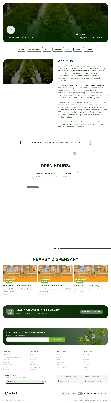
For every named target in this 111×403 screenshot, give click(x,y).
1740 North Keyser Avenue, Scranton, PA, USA (61, 142)
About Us (59, 354)
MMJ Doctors (7, 354)
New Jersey (86, 364)
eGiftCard (6, 369)
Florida (85, 367)
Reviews (47, 49)
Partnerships (60, 362)
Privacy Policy (79, 400)
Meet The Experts (35, 367)
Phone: (68, 376)
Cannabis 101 (34, 354)
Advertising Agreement (90, 400)
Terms (72, 400)
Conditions (33, 357)
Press (57, 364)
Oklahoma (86, 359)
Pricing (5, 367)
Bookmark (58, 49)
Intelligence (33, 369)
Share (68, 49)
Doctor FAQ (33, 362)
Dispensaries (7, 359)
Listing (21, 49)
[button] (25, 382)
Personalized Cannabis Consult (12, 357)
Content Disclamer (102, 400)
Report (78, 49)
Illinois (84, 362)
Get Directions (34, 49)
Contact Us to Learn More (91, 311)
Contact (58, 357)
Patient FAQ (33, 359)
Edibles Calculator (8, 364)
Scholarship (33, 364)
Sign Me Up (57, 339)
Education (6, 362)
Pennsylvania (87, 354)
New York (85, 369)
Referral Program (61, 367)
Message (88, 49)
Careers (58, 359)
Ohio (84, 357)
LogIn (63, 393)
